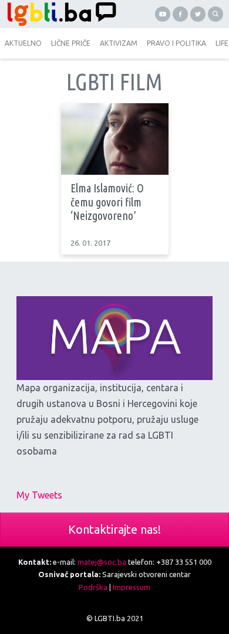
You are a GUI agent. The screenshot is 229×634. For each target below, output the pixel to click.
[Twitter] (198, 14)
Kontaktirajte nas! (114, 529)
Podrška (93, 587)
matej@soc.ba (102, 562)
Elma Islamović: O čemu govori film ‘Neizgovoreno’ (107, 202)
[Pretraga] (215, 14)
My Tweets (39, 495)
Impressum (131, 587)
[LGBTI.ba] (58, 14)
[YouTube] (162, 14)
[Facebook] (180, 14)
